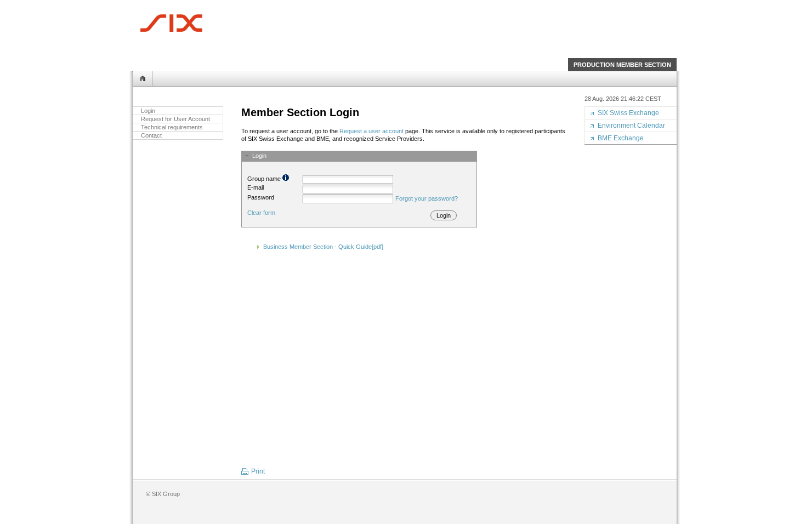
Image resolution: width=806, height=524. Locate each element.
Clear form (261, 212)
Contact (151, 135)
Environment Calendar (631, 125)
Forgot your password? (426, 198)
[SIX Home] (170, 22)
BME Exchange (621, 138)
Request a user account (371, 131)
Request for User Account (175, 119)
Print (258, 471)
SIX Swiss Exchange (628, 113)
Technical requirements (172, 127)
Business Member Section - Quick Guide (323, 246)
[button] (359, 155)
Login (148, 110)
